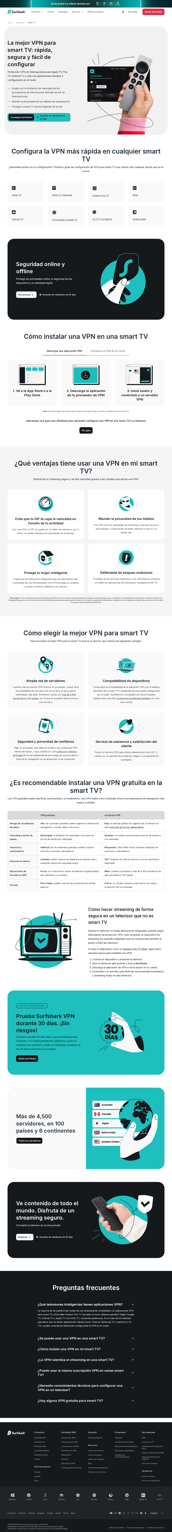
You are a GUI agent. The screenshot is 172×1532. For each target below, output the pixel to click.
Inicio (10, 23)
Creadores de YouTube (124, 1442)
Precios (50, 12)
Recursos (76, 12)
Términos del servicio (155, 1528)
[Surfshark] (17, 12)
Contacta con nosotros (97, 1472)
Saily (36, 1481)
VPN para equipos (95, 12)
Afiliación (118, 1438)
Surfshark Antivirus (41, 1451)
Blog (90, 1463)
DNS (143, 1438)
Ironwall (37, 1476)
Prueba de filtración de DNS (153, 1453)
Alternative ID (39, 1442)
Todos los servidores (29, 1140)
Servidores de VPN (68, 1451)
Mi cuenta (132, 12)
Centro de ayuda (148, 1476)
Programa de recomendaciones (122, 1456)
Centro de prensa (95, 1455)
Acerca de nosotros (96, 1451)
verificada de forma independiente (126, 827)
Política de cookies (116, 1528)
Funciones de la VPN (69, 1442)
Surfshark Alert (40, 1446)
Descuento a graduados (124, 1451)
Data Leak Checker (149, 1463)
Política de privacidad (135, 1528)
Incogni (37, 1472)
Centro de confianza (96, 1459)
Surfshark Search (41, 1455)
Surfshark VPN (40, 1438)
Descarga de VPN (68, 1463)
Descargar (63, 12)
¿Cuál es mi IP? (148, 1442)
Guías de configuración (151, 1481)
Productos (35, 12)
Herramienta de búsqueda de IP (152, 1447)
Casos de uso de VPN (70, 1446)
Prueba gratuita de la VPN (71, 1468)
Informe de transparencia (98, 1468)
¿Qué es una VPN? (68, 1438)
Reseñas (64, 1459)
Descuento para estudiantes (126, 1446)
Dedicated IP (66, 1455)
